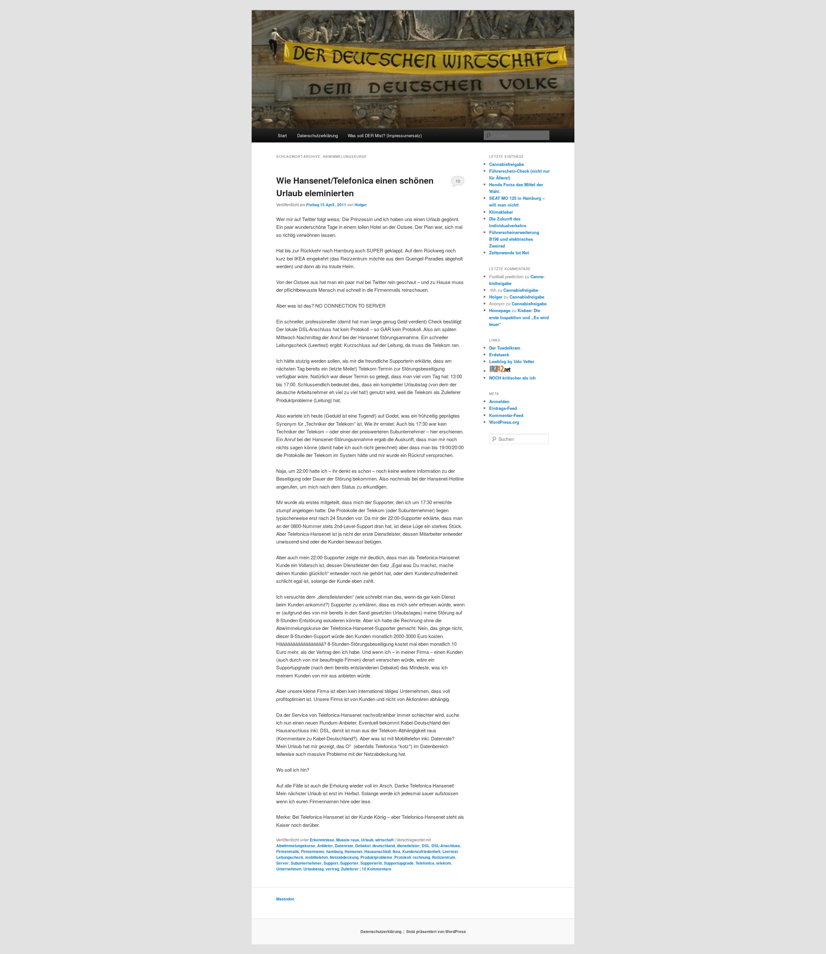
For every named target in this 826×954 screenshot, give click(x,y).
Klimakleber (501, 212)
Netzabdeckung (344, 857)
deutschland (383, 845)
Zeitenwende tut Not (509, 252)
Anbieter (325, 845)
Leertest (450, 851)
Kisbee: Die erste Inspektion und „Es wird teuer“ (519, 317)
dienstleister (408, 845)
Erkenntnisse (322, 840)
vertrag (332, 869)
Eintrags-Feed (503, 408)
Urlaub (367, 840)
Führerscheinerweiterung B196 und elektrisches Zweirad (514, 239)
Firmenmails (287, 851)
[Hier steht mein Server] (500, 371)
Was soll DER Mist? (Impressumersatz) (385, 135)
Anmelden (499, 401)
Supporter (349, 863)
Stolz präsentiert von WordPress (436, 931)
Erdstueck (499, 354)
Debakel (362, 845)
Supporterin (371, 863)
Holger (361, 205)
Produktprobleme (376, 857)
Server (282, 863)
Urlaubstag (313, 869)
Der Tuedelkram (504, 348)
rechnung (421, 857)
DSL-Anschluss (445, 845)
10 (458, 181)
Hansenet (353, 851)
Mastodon (285, 899)
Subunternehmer (306, 863)
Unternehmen (288, 869)
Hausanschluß (377, 851)
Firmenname (312, 851)
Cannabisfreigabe (506, 164)
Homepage (499, 310)
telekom (443, 863)
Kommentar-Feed (506, 415)
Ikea (396, 851)
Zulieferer (350, 869)
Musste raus (347, 840)
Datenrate (344, 845)
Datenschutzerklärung (317, 135)
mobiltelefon (316, 857)
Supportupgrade (399, 863)
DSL (425, 845)
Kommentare (376, 869)
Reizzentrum (443, 857)
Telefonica (425, 863)
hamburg (334, 851)
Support (331, 863)
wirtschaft (384, 840)
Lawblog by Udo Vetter (511, 361)
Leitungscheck (289, 857)
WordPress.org (504, 422)
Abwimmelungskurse (295, 845)
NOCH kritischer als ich (512, 378)
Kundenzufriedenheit (421, 851)
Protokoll (402, 857)
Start (282, 135)
